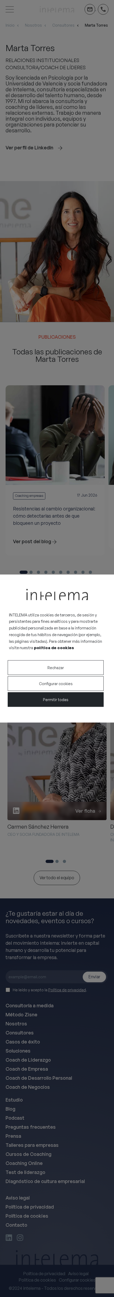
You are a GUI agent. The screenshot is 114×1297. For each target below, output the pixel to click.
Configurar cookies (56, 683)
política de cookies (54, 647)
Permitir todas (55, 699)
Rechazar (55, 667)
